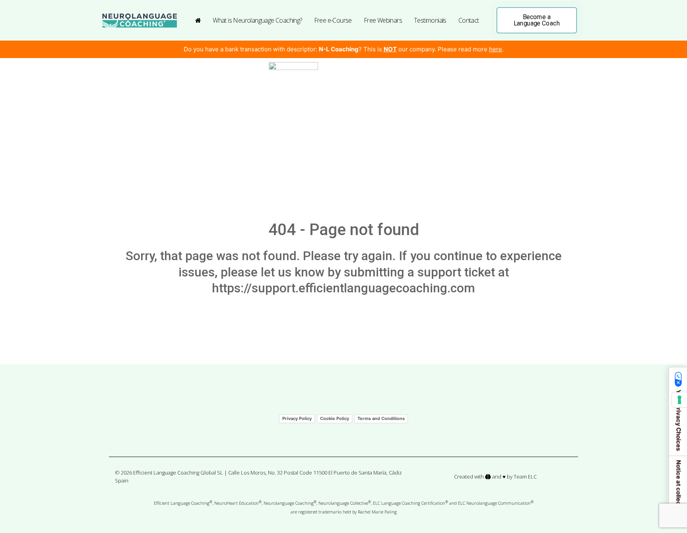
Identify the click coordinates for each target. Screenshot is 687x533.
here (495, 49)
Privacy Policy (297, 418)
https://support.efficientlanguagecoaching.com (343, 288)
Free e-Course (333, 20)
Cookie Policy (334, 418)
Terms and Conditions (381, 418)
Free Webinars (383, 20)
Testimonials (430, 20)
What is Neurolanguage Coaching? (257, 20)
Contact (468, 20)
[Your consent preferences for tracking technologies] (679, 399)
